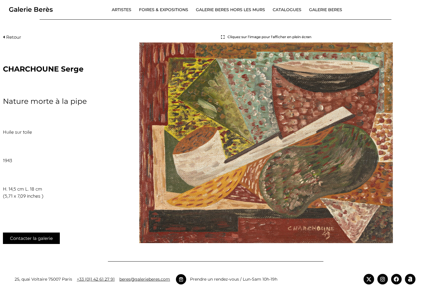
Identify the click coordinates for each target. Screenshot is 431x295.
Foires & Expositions (163, 9)
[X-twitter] (369, 279)
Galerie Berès (31, 9)
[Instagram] (382, 279)
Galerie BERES (325, 9)
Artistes (121, 9)
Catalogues (287, 9)
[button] (12, 38)
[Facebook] (396, 279)
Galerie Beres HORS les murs (230, 9)
